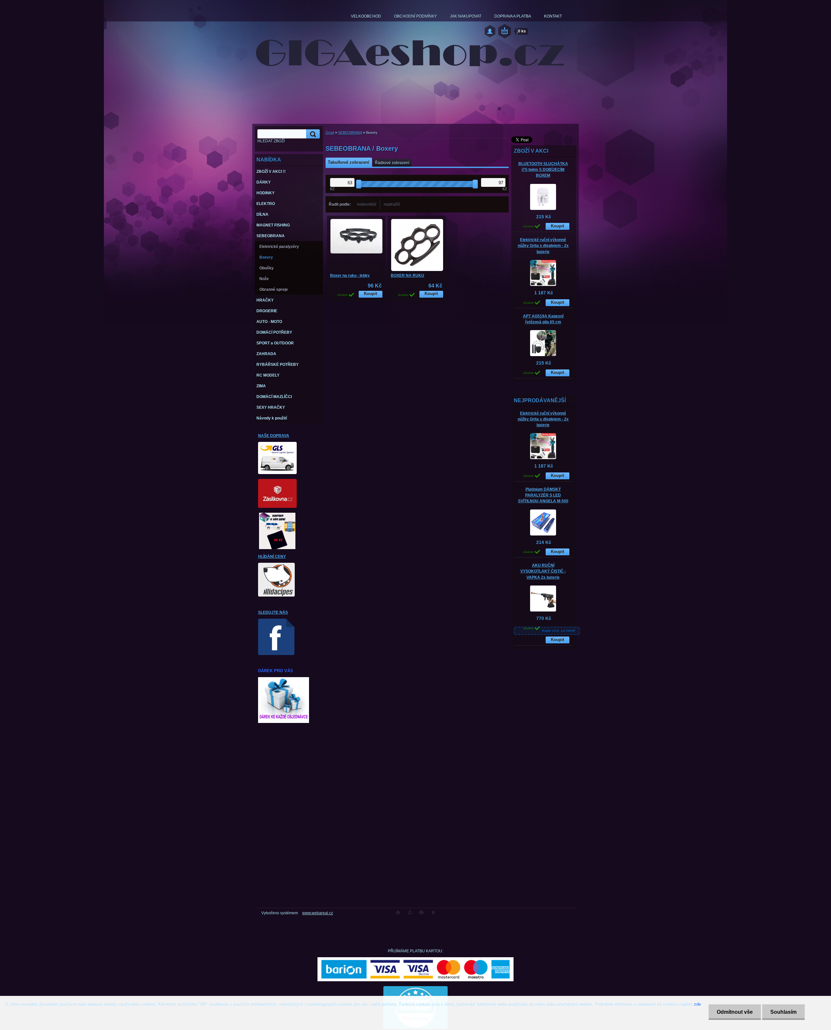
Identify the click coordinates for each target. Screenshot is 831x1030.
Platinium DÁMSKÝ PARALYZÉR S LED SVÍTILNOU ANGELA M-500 (543, 495)
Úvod (330, 133)
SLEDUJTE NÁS (273, 612)
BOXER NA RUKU (407, 275)
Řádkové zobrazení (392, 163)
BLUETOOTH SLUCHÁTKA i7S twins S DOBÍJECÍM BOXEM (543, 169)
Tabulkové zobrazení (348, 162)
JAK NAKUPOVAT (465, 16)
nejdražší (392, 204)
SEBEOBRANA (350, 133)
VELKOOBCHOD (366, 16)
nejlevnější (366, 204)
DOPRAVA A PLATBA (512, 16)
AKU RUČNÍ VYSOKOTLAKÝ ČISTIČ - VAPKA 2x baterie (543, 571)
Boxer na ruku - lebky (350, 275)
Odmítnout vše (735, 1012)
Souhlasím (783, 1012)
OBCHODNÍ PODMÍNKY (415, 16)
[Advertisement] (544, 800)
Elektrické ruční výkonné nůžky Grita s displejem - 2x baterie (543, 246)
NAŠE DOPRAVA (273, 435)
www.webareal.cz (317, 913)
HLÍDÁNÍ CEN (270, 556)
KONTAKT (553, 16)
